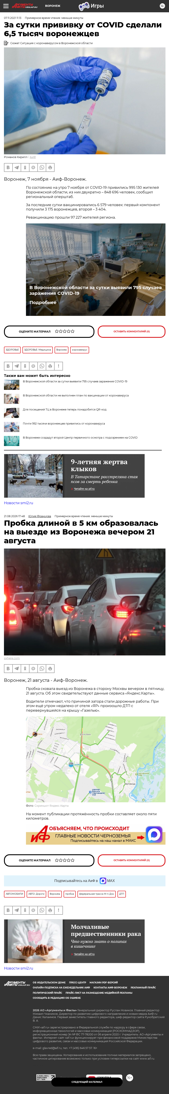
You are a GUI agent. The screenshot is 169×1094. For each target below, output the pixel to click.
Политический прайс (47, 992)
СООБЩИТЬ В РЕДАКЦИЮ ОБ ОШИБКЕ (57, 998)
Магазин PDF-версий (104, 982)
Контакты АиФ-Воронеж (110, 987)
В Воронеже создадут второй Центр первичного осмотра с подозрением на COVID (80, 437)
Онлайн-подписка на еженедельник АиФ (61, 987)
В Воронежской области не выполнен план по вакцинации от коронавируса (76, 395)
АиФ (33, 157)
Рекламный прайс (143, 987)
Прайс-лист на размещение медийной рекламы (99, 992)
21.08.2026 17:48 (14, 516)
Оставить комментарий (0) (132, 331)
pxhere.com (12, 658)
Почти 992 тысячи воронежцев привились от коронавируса (64, 423)
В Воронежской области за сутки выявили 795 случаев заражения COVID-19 (95, 290)
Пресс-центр (77, 982)
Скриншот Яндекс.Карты (52, 805)
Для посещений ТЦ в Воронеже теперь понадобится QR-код (65, 409)
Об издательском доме (49, 982)
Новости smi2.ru (18, 503)
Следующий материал (87, 1082)
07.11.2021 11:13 (12, 18)
